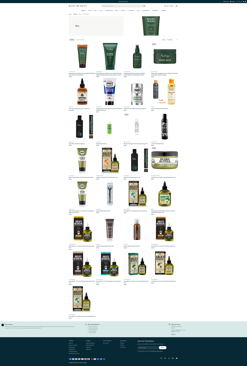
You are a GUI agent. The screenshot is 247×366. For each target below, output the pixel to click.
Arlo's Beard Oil (127, 209)
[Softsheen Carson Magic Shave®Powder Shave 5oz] (137, 91)
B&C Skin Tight (127, 142)
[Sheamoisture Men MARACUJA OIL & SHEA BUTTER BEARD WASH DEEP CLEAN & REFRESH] (82, 56)
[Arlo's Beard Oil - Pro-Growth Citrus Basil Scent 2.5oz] (164, 229)
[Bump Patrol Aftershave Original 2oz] (82, 126)
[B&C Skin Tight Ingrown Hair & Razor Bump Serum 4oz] (137, 126)
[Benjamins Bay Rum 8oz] (109, 126)
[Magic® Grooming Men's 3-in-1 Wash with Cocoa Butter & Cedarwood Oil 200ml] (82, 193)
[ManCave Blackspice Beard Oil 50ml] (137, 229)
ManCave (98, 244)
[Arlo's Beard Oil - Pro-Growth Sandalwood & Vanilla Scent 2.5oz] (82, 229)
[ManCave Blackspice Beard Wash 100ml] (109, 229)
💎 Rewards (226, 1)
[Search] (144, 6)
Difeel (152, 209)
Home (70, 14)
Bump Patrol (71, 142)
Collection (75, 14)
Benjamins (98, 142)
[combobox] (123, 5)
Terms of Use (153, 351)
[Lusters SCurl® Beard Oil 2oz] (164, 126)
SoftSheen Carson (155, 175)
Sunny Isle (71, 106)
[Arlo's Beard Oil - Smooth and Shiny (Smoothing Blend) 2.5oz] (82, 299)
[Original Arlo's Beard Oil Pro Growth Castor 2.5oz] (109, 160)
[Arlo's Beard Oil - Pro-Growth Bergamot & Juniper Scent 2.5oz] (109, 264)
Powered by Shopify (82, 362)
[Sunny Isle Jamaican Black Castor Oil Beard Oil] (82, 91)
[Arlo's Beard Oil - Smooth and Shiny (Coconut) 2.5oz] (137, 193)
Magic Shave (99, 106)
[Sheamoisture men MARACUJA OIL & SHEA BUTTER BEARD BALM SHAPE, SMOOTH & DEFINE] (164, 56)
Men (80, 14)
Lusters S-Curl (154, 142)
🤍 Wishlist (232, 1)
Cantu (152, 106)
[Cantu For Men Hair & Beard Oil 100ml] (164, 91)
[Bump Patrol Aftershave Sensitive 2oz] (137, 160)
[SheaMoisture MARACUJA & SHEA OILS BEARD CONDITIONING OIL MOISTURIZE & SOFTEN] (137, 56)
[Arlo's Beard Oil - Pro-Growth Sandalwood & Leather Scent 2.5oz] (82, 264)
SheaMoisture (72, 71)
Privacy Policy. (160, 351)
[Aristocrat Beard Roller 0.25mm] (109, 193)
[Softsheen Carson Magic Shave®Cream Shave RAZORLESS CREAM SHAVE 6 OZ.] (109, 91)
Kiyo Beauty (75, 362)
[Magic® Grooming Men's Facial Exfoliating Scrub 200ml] (82, 160)
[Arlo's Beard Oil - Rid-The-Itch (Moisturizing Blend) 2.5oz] (164, 264)
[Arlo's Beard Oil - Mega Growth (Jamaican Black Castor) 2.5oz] (137, 264)
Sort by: (164, 39)
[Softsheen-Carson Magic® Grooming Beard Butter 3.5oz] (164, 160)
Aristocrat (98, 209)
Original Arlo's (99, 175)
